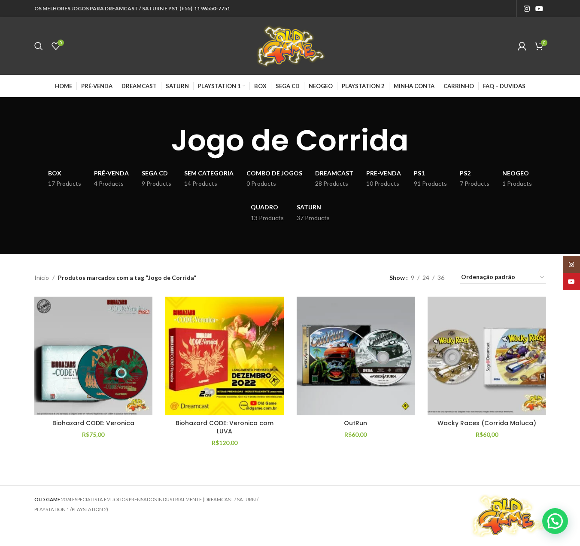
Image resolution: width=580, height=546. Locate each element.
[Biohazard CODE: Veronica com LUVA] (224, 356)
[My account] (522, 46)
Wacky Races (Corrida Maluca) (486, 423)
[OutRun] (356, 356)
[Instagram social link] (526, 8)
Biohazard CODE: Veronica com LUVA (224, 427)
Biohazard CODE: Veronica (93, 423)
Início (41, 277)
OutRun (355, 423)
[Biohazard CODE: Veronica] (93, 356)
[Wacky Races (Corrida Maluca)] (487, 356)
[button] (555, 521)
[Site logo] (290, 45)
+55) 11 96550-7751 (205, 8)
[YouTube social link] (539, 8)
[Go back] (160, 140)
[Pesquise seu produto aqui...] (38, 46)
